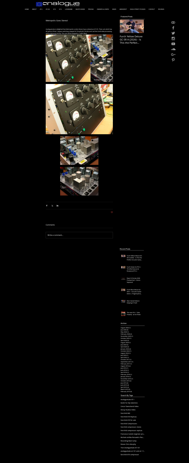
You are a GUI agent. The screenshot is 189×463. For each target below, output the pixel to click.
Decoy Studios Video (128, 410)
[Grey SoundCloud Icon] (173, 49)
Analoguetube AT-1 (127, 399)
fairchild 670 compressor (130, 455)
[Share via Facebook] (47, 206)
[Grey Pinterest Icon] (173, 60)
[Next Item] (140, 26)
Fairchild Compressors (129, 424)
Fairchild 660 (125, 413)
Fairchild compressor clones (131, 427)
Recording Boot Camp (128, 441)
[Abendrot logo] (173, 22)
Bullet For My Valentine (129, 403)
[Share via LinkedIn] (57, 206)
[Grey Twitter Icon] (173, 33)
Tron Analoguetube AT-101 (130, 448)
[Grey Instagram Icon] (173, 38)
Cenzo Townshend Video (129, 406)
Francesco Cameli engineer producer (133, 434)
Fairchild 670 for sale (128, 420)
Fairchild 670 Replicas (129, 417)
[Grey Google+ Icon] (173, 54)
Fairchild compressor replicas (131, 430)
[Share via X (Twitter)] (52, 206)
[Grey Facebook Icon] (173, 28)
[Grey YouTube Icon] (173, 44)
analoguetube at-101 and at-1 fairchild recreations (133, 451)
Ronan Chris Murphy (128, 444)
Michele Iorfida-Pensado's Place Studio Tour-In (133, 437)
